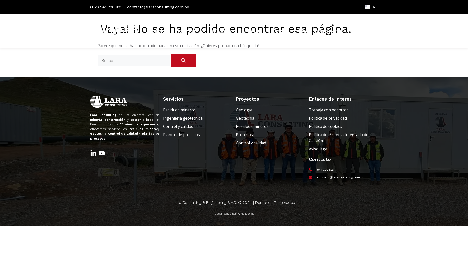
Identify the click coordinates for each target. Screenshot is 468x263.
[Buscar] (183, 60)
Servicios (216, 31)
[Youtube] (102, 153)
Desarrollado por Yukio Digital (234, 213)
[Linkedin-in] (93, 153)
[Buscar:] (134, 60)
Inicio (159, 31)
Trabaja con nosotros (318, 31)
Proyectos (254, 31)
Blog (280, 31)
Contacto (362, 31)
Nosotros (185, 31)
